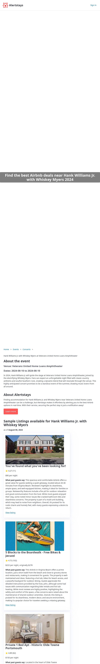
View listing (10, 512)
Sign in (93, 5)
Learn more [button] (11, 411)
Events (16, 349)
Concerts (26, 349)
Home (6, 349)
